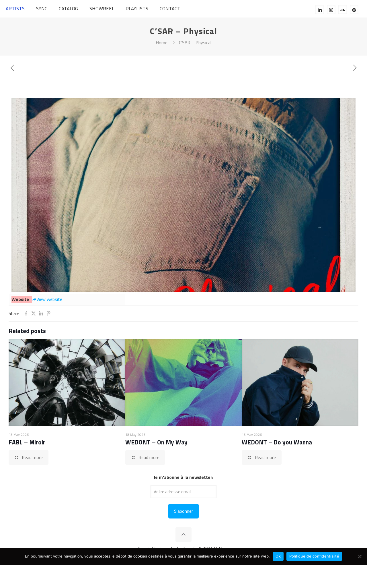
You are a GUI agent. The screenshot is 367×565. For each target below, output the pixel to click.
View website (49, 299)
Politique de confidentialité (314, 556)
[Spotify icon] (354, 9)
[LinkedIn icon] (319, 9)
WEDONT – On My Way (156, 442)
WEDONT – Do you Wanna (277, 442)
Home (161, 42)
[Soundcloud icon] (342, 9)
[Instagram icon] (331, 9)
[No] (360, 556)
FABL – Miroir (27, 442)
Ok (278, 556)
